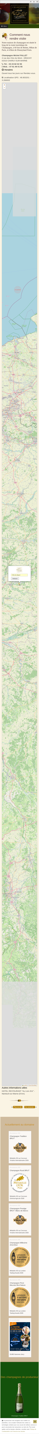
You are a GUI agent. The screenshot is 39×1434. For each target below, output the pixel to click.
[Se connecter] (34, 1)
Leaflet (25, 1085)
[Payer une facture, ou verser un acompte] (37, 2)
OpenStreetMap (33, 1085)
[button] (19, 584)
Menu (5, 26)
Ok (35, 1421)
